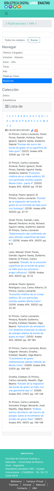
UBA (34, 488)
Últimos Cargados (13, 52)
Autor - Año (9, 62)
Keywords (8, 80)
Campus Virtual (34, 481)
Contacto (22, 488)
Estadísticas (9, 100)
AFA (31, 23)
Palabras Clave (11, 76)
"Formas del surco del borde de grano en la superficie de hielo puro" (28, 148)
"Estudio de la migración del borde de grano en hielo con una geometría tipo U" (26, 387)
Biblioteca (16, 481)
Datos (6, 95)
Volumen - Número (13, 57)
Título (6, 66)
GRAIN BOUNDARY (19, 130)
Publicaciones (17, 23)
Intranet (27, 484)
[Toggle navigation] (6, 13)
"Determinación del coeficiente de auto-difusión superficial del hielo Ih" (27, 237)
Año (5, 71)
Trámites (13, 484)
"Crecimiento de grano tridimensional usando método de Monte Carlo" (27, 362)
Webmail (40, 484)
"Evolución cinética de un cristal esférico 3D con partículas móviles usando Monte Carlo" (26, 298)
